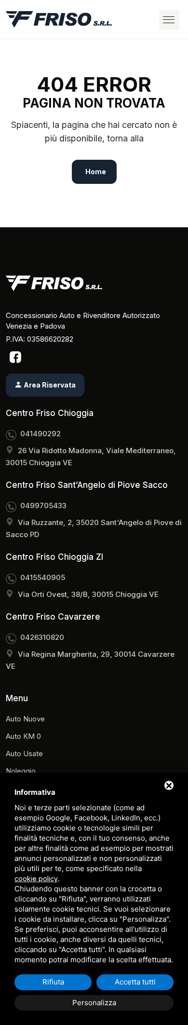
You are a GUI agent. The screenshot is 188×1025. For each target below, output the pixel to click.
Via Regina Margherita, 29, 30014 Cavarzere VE (90, 660)
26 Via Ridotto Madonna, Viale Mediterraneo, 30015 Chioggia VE (91, 456)
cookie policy (36, 878)
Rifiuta (53, 981)
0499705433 (43, 505)
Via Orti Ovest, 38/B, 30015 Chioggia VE (88, 594)
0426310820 (42, 637)
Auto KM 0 (23, 736)
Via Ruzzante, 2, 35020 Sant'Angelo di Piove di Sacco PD (94, 528)
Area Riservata (49, 385)
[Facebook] (15, 356)
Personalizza (94, 1002)
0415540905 (42, 577)
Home (95, 171)
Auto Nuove (25, 718)
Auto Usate (24, 753)
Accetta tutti (135, 981)
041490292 (40, 433)
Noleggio (21, 771)
